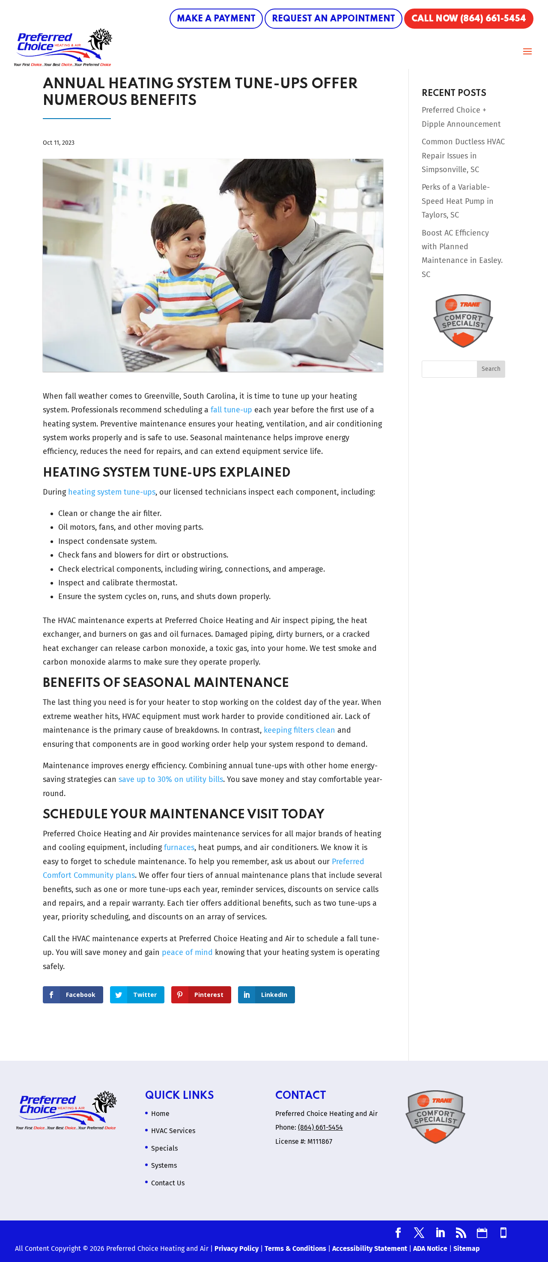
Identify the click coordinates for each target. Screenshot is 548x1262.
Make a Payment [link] (216, 19)
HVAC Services (173, 1131)
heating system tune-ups (111, 492)
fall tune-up (231, 410)
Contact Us (168, 1183)
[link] (398, 1234)
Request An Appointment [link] (333, 19)
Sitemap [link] (466, 1248)
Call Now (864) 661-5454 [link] (468, 19)
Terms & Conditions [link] (295, 1248)
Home (160, 1114)
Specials (164, 1148)
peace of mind (187, 952)
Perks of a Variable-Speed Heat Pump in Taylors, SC (458, 201)
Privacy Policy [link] (236, 1248)
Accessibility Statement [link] (369, 1248)
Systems (164, 1165)
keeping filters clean (299, 730)
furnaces (179, 847)
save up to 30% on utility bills (171, 779)
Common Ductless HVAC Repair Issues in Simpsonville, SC (463, 155)
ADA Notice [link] (430, 1248)
